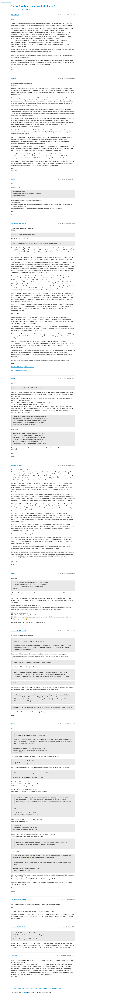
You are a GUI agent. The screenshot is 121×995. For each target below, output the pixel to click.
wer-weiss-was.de (6, 2)
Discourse (24, 992)
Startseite (13, 988)
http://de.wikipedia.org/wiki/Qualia (21, 370)
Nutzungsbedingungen (40, 988)
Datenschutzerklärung (54, 988)
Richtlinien (29, 988)
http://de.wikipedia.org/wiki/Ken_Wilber (22, 367)
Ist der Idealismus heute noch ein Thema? (33, 6)
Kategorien (21, 988)
